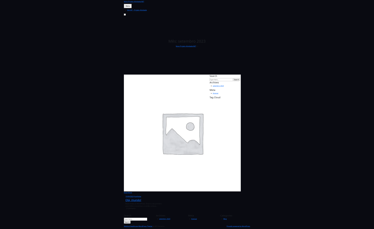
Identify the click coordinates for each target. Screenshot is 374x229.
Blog (225, 219)
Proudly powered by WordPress (238, 226)
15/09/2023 (129, 196)
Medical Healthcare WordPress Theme (138, 226)
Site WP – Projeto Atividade (137, 10)
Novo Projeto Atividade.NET (134, 1)
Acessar (215, 93)
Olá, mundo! (133, 200)
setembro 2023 (218, 86)
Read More (128, 193)
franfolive (137, 196)
